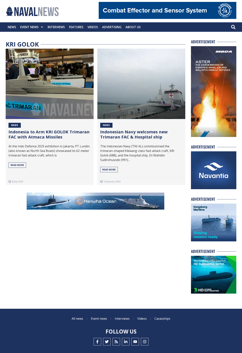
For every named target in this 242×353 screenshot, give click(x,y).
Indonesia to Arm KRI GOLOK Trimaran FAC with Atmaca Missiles (49, 134)
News (12, 27)
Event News (29, 27)
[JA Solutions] (167, 18)
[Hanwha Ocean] (95, 202)
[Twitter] (107, 341)
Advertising (111, 27)
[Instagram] (144, 341)
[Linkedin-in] (126, 341)
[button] (233, 27)
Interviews (56, 27)
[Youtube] (135, 341)
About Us (133, 27)
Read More (17, 165)
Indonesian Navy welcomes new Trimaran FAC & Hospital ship (134, 134)
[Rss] (116, 341)
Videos (93, 27)
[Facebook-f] (97, 341)
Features (76, 27)
